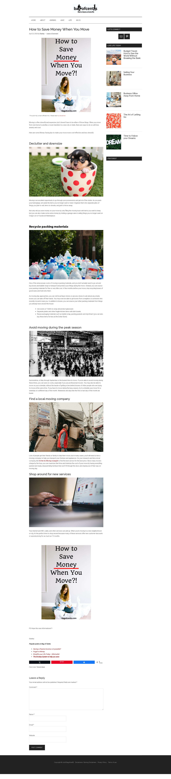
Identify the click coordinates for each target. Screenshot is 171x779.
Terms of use (112, 762)
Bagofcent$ (85, 8)
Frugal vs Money (39, 652)
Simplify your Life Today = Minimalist (46, 654)
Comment (33, 687)
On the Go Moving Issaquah (48, 461)
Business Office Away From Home (132, 94)
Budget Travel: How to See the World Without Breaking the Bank (132, 54)
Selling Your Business (129, 73)
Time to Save (41, 667)
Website (32, 735)
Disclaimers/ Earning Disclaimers (85, 762)
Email (31, 725)
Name (31, 714)
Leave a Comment (52, 33)
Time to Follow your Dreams (131, 137)
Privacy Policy (102, 762)
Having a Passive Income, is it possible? (47, 649)
